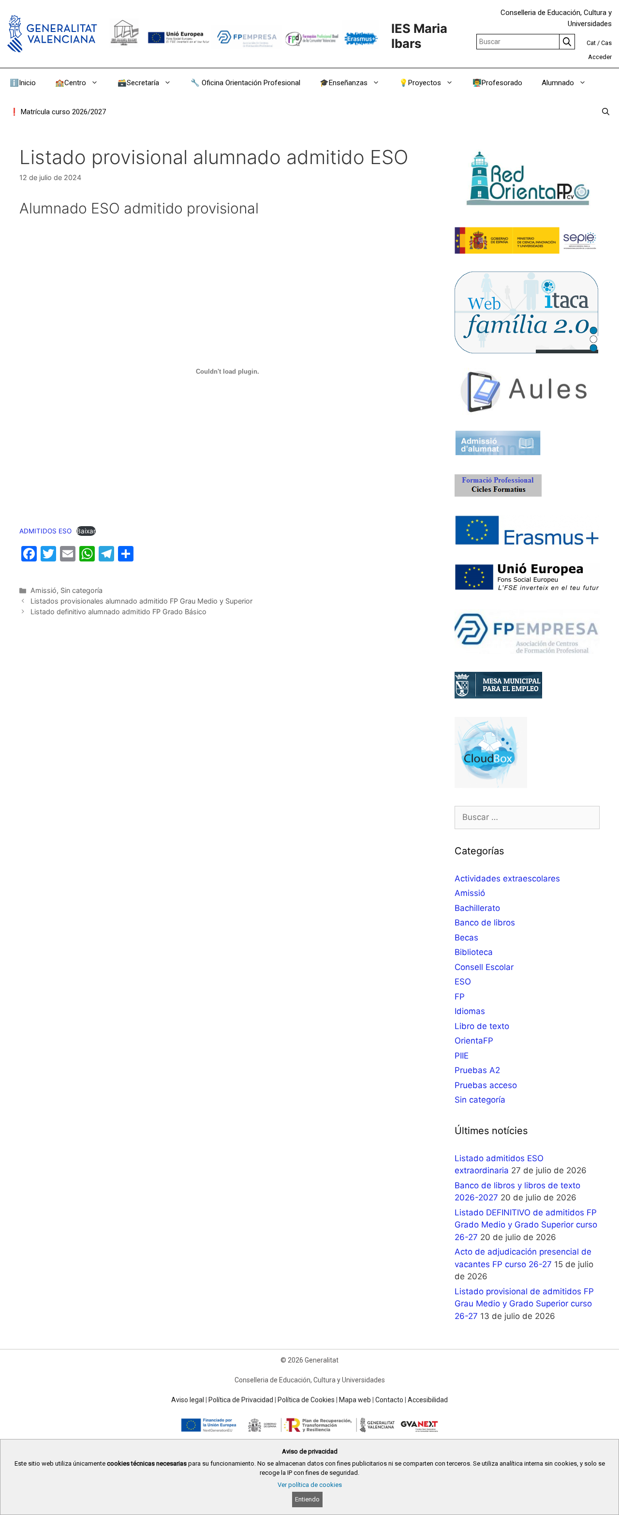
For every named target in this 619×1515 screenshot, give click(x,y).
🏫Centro (70, 82)
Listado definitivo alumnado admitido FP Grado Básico (118, 611)
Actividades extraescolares (507, 878)
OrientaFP (474, 1040)
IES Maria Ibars (419, 36)
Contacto (389, 1400)
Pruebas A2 (477, 1070)
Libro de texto (482, 1026)
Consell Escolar (484, 967)
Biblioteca (474, 952)
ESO (463, 981)
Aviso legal (187, 1400)
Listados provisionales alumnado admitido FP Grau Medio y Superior (141, 601)
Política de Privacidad (240, 1400)
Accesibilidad (428, 1400)
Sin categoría (81, 590)
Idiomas (470, 1011)
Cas (606, 42)
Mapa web (355, 1400)
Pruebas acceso (486, 1085)
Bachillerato (477, 908)
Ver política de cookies (310, 1484)
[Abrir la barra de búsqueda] (605, 111)
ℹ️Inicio (23, 82)
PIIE (462, 1055)
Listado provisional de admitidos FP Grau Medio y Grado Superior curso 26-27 (524, 1304)
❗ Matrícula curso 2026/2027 (58, 111)
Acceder (600, 57)
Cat (591, 42)
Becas (466, 937)
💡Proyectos (420, 82)
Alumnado (558, 82)
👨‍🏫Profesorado (497, 82)
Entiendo (307, 1499)
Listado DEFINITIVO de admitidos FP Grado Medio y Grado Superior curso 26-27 (526, 1225)
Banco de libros (485, 922)
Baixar (86, 531)
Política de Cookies (306, 1400)
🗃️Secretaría (138, 82)
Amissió (43, 590)
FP (460, 996)
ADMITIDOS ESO (45, 531)
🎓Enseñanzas (344, 82)
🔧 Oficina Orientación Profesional (245, 82)
